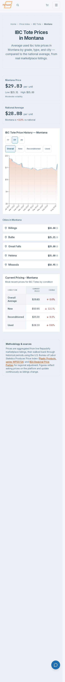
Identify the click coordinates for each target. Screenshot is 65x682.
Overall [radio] (10, 148)
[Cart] (47, 5)
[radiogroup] (15, 139)
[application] (31, 183)
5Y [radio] (15, 140)
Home (13, 24)
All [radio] (22, 140)
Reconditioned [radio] (34, 148)
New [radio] (20, 148)
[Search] (17, 5)
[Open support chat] (55, 664)
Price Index (24, 24)
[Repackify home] (7, 5)
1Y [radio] (8, 140)
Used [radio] (47, 148)
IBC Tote (37, 24)
